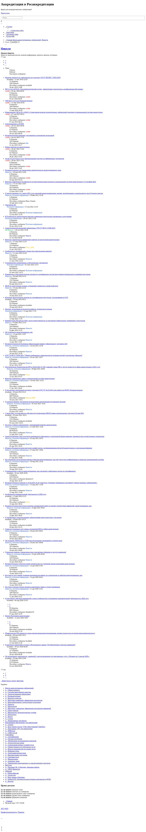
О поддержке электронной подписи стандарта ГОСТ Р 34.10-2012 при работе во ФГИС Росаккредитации (44, 390)
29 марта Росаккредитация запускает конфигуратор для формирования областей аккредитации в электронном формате (48, 448)
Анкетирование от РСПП (14, 124)
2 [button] (5, 62)
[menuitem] (16, 30)
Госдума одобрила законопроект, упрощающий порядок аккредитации (31, 425)
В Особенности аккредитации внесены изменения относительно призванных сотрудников (38, 216)
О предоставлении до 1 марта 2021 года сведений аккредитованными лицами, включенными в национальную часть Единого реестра (54, 193)
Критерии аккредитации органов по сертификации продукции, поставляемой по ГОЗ (36, 297)
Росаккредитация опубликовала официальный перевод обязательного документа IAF (36, 344)
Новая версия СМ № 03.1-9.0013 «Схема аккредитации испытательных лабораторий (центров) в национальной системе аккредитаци (54, 112)
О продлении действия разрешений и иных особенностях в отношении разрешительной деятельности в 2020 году (47, 598)
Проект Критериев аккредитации (17, 616)
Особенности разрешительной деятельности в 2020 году (25, 494)
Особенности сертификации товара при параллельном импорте (28, 251)
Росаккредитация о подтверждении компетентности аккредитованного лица (33, 170)
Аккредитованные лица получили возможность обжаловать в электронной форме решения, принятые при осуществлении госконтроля (54, 436)
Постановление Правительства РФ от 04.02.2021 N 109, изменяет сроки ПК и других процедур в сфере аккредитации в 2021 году (52, 367)
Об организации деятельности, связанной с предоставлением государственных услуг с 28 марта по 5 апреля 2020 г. (47, 656)
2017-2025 (4, 808)
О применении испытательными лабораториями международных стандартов (33, 517)
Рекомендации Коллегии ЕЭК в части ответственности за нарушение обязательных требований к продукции (45, 321)
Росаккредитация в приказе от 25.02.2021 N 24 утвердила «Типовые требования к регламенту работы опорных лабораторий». (51, 483)
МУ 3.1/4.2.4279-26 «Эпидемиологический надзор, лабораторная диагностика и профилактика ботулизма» (44, 89)
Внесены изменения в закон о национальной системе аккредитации (30, 378)
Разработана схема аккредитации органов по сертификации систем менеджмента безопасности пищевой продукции (47, 274)
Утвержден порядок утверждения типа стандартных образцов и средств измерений (35, 552)
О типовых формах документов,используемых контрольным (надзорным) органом (35, 402)
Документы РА (10, 205)
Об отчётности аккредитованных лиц (19, 332)
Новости (6, 48)
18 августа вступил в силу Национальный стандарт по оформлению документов (34, 158)
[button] (5, 64)
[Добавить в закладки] (5, 44)
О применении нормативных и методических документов (26, 263)
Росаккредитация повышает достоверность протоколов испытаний (29, 135)
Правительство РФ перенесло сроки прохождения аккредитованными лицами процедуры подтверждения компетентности (50, 633)
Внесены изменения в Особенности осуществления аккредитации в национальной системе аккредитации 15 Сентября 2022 (50, 182)
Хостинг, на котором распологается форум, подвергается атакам (28, 309)
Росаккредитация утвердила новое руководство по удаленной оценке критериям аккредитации (40, 564)
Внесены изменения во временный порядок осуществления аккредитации (32, 240)
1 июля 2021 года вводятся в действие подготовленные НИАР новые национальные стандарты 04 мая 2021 (44, 413)
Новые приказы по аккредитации (17, 147)
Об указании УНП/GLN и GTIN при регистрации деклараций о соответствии (33, 541)
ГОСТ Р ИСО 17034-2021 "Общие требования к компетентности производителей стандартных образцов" (43, 355)
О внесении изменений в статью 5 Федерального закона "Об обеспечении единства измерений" (40, 645)
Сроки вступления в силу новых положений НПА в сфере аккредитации (32, 529)
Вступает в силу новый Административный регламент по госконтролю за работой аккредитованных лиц (43, 575)
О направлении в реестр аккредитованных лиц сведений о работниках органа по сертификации (40, 471)
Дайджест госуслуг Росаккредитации (18, 101)
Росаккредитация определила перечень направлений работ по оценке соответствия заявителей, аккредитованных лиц (48, 506)
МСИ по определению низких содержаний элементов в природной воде (31, 286)
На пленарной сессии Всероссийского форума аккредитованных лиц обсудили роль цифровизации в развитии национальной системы (54, 459)
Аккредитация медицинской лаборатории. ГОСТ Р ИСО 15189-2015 (30, 228)
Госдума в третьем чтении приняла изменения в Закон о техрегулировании (32, 587)
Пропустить (5, 13)
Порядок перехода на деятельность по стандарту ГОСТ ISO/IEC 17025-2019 (32, 77)
